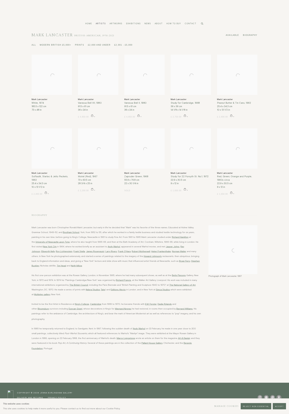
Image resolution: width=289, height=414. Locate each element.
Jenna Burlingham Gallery (144, 10)
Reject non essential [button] (256, 406)
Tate (103, 289)
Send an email (272, 397)
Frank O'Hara (124, 251)
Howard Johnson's (153, 256)
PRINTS (79, 45)
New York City (50, 246)
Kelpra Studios (93, 289)
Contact (190, 23)
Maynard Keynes (123, 308)
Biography (250, 35)
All (34, 45)
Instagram (260, 397)
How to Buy (173, 23)
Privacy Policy (57, 398)
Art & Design (184, 338)
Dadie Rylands (165, 304)
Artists (101, 23)
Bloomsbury (43, 308)
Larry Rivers (111, 251)
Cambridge (95, 304)
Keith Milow (76, 265)
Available (232, 35)
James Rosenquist (95, 251)
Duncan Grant (75, 308)
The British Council (78, 285)
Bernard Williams (184, 308)
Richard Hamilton (180, 237)
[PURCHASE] (93, 116)
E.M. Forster (151, 304)
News (147, 23)
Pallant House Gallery (151, 343)
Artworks (116, 23)
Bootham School (71, 232)
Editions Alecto (118, 289)
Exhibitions (133, 23)
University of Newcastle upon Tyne (53, 242)
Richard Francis (123, 280)
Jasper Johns (172, 246)
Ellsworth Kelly (48, 251)
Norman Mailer (179, 251)
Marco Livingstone (126, 338)
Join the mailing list (266, 397)
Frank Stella (79, 251)
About (159, 23)
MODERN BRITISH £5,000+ (55, 45)
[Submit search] (202, 23)
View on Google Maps (279, 397)
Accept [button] (279, 406)
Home (88, 23)
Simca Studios (163, 289)
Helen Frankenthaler (161, 251)
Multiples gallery (42, 294)
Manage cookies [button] (226, 406)
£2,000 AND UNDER (99, 45)
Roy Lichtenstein (64, 251)
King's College (82, 304)
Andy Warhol (114, 246)
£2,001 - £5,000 (123, 45)
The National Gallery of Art (182, 285)
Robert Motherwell (141, 251)
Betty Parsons (179, 275)
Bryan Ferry (184, 261)
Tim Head (61, 265)
